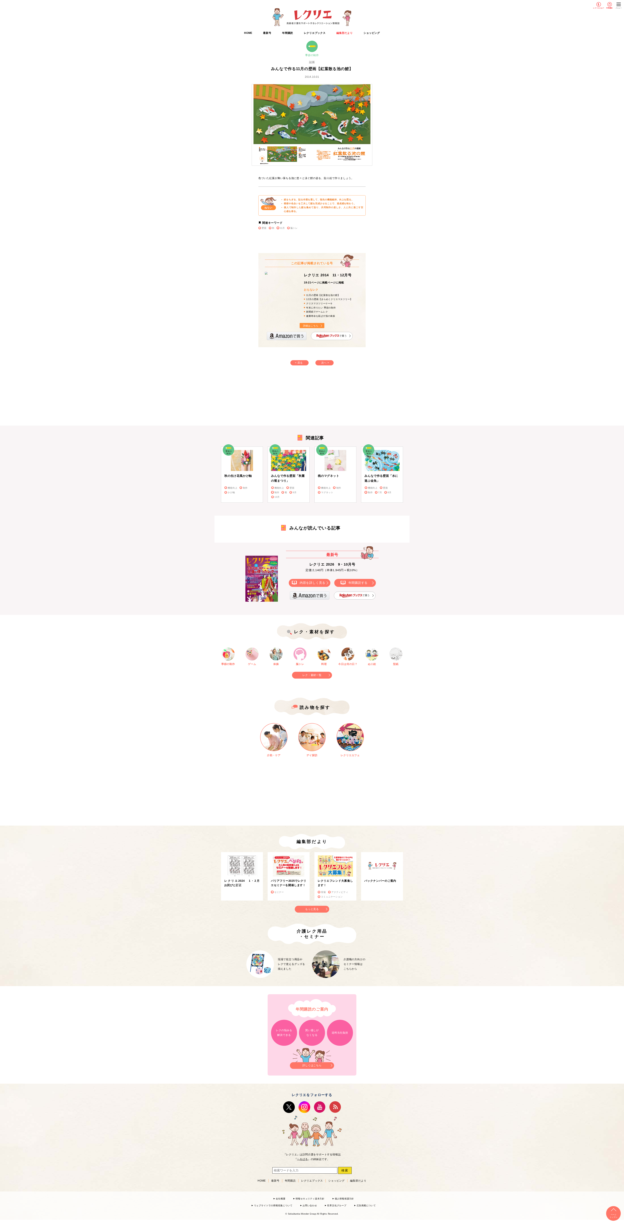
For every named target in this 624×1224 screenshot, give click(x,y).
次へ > (325, 362)
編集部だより (344, 33)
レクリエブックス (315, 33)
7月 (380, 492)
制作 (245, 488)
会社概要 (280, 1198)
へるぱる (302, 1159)
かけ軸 (231, 492)
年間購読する (358, 582)
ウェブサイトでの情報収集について (273, 1205)
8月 (389, 492)
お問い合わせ (310, 1205)
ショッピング (372, 33)
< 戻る (299, 362)
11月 (282, 228)
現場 (323, 892)
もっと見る (312, 909)
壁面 (264, 228)
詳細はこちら (310, 325)
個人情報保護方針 (344, 1198)
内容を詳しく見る (312, 582)
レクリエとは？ (598, 8)
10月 (277, 497)
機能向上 (232, 488)
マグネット (327, 492)
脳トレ (294, 228)
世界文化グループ (336, 1205)
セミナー (279, 892)
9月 (295, 492)
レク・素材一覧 (312, 675)
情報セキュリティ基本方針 (310, 1198)
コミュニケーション (332, 897)
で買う (343, 335)
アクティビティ (339, 892)
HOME (248, 33)
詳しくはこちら (312, 1065)
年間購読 (609, 8)
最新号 (267, 33)
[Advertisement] (284, 398)
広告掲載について (366, 1205)
